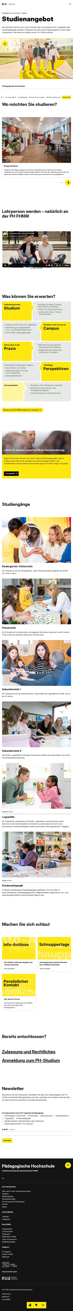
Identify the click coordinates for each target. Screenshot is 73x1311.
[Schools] (30, 1305)
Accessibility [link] (6, 1299)
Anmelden (7, 1140)
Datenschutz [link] (6, 1294)
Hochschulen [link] (7, 1231)
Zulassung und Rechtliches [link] (28, 1051)
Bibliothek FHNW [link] (9, 1237)
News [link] (4, 1207)
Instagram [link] (6, 1219)
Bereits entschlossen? (53, 97)
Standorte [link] (6, 1234)
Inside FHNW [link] (7, 1254)
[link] (8, 4)
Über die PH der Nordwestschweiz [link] (16, 1191)
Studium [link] (24, 13)
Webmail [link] (5, 1257)
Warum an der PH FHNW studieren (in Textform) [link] (21, 410)
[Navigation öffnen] (43, 1305)
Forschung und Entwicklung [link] (13, 1202)
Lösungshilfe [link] (10, 473)
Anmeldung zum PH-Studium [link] (31, 1060)
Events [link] (5, 1204)
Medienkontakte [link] (8, 1242)
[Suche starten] (36, 1305)
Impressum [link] (5, 1297)
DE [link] (70, 4)
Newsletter (66, 97)
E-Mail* (8, 1129)
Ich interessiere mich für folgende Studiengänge (23, 1113)
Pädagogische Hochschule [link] (11, 13)
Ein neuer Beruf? (11, 97)
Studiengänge (22, 97)
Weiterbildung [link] (7, 1196)
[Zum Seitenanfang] (68, 1165)
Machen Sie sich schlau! (36, 97)
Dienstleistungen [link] (8, 1199)
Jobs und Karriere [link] (9, 1239)
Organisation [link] (7, 1229)
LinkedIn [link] (5, 1216)
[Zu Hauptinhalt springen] (5, 44)
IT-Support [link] (6, 1252)
